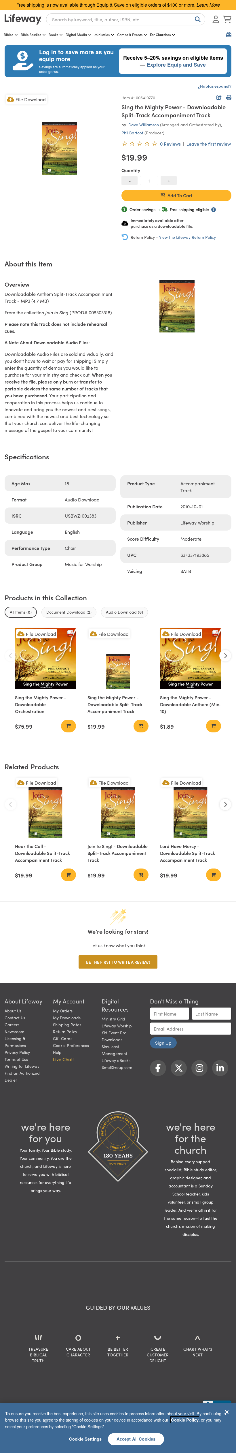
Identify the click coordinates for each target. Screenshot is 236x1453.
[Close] (226, 1412)
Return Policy (65, 1031)
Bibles (8, 34)
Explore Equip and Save (176, 64)
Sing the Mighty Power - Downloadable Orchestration (40, 704)
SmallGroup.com (117, 1067)
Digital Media (76, 34)
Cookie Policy (185, 1420)
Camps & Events (129, 34)
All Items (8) (21, 612)
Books (53, 34)
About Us (13, 1011)
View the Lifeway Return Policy (187, 237)
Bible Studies (31, 34)
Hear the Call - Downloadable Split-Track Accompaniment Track (42, 853)
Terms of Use (16, 1059)
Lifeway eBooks (116, 1060)
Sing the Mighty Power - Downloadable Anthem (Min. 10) (190, 704)
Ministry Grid (113, 1019)
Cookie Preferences (71, 1045)
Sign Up (163, 1043)
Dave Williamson (143, 124)
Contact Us (15, 1017)
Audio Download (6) (124, 612)
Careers (12, 1024)
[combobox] (125, 19)
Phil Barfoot (132, 133)
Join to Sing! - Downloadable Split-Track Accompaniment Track (117, 853)
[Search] (196, 19)
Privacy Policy (17, 1052)
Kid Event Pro (114, 1032)
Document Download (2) (69, 612)
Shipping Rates (67, 1024)
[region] (118, 1428)
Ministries (102, 34)
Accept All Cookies (136, 1439)
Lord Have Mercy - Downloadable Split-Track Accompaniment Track (187, 853)
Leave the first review (208, 143)
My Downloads (67, 1017)
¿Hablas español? (214, 86)
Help (57, 1052)
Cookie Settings (85, 1439)
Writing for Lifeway (22, 1066)
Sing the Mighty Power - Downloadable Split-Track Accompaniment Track (114, 704)
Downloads (112, 1039)
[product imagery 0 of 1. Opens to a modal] (60, 148)
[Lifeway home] (23, 19)
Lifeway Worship (117, 1026)
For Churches (160, 34)
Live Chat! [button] (63, 1059)
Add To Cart (180, 195)
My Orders (63, 1011)
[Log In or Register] (216, 19)
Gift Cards (62, 1038)
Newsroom (14, 1031)
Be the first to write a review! (118, 962)
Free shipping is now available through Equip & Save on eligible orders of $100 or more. (118, 4)
